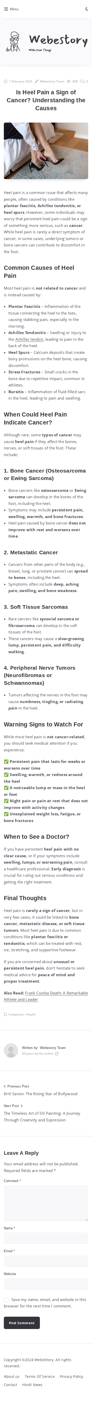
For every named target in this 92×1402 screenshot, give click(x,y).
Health (31, 1014)
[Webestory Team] (11, 1050)
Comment (12, 1181)
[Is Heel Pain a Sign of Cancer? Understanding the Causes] (46, 151)
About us (12, 1376)
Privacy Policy (71, 1376)
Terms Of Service (40, 1376)
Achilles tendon (29, 339)
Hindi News (32, 1384)
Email (9, 1251)
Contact (10, 1384)
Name (9, 1228)
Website (10, 1274)
